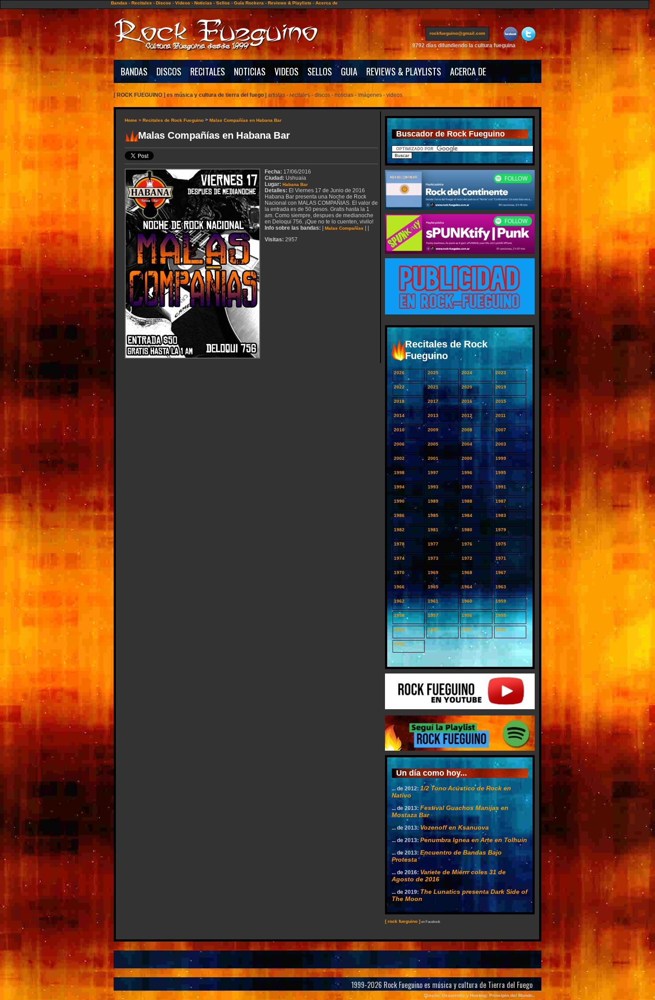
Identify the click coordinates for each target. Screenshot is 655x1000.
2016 (467, 401)
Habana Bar (295, 184)
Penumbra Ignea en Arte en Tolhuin (473, 839)
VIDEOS (286, 71)
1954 (399, 629)
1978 (399, 543)
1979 (500, 529)
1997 (433, 472)
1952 (467, 629)
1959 (500, 601)
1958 (399, 615)
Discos (163, 2)
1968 (467, 572)
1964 (467, 586)
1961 (433, 601)
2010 (399, 429)
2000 (467, 458)
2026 (399, 372)
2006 (399, 444)
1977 (433, 543)
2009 (433, 429)
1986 (399, 515)
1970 (399, 572)
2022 (399, 386)
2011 (500, 415)
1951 (500, 629)
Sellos (223, 2)
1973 (433, 558)
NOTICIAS (250, 71)
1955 (500, 615)
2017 (433, 401)
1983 (500, 515)
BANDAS (134, 71)
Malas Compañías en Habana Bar (245, 120)
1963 (500, 586)
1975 (500, 543)
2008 (467, 429)
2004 (467, 444)
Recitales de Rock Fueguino (173, 120)
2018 (399, 401)
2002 (399, 458)
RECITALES (207, 71)
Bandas (119, 2)
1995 (500, 472)
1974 (399, 558)
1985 (433, 515)
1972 (467, 558)
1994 (399, 486)
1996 (467, 472)
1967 (500, 572)
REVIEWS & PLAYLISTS (403, 71)
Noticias (203, 2)
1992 (467, 486)
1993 (433, 486)
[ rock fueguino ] (402, 921)
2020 (467, 386)
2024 (467, 372)
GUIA (349, 71)
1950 (399, 643)
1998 (399, 472)
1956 (467, 615)
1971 (500, 558)
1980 (467, 529)
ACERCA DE (468, 71)
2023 (500, 372)
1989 (433, 501)
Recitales (141, 2)
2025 (433, 372)
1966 (399, 586)
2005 (433, 444)
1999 (500, 458)
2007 (500, 429)
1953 (433, 629)
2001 (433, 458)
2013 (433, 415)
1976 (467, 543)
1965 (433, 586)
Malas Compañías (344, 228)
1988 (467, 501)
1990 (399, 501)
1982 (399, 529)
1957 (433, 615)
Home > (134, 120)
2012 (467, 415)
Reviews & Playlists (289, 2)
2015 (500, 401)
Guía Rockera (249, 2)
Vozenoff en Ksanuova (454, 827)
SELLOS (319, 71)
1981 (433, 529)
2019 (500, 386)
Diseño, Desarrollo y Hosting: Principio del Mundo (478, 995)
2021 (433, 386)
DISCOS (168, 71)
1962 (399, 601)
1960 (467, 601)
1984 (467, 515)
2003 (500, 444)
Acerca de (326, 2)
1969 (433, 572)
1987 (500, 501)
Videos (182, 2)
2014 (399, 415)
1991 (500, 486)
